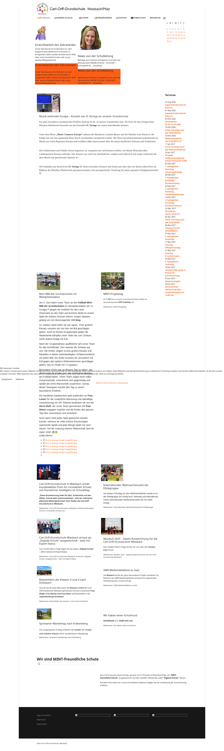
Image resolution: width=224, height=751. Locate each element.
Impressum (123, 383)
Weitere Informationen (106, 383)
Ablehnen (20, 379)
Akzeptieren (7, 379)
